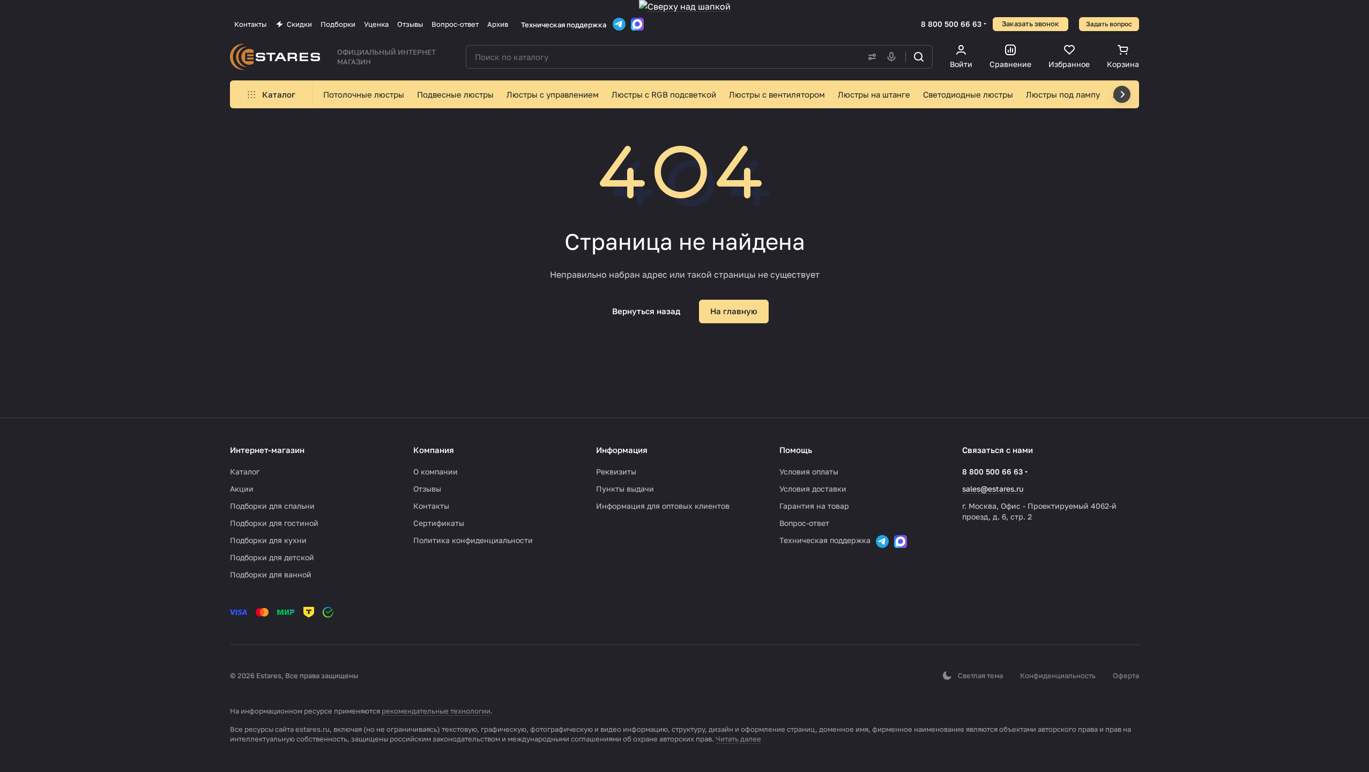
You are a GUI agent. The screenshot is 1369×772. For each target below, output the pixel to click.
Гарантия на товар (814, 505)
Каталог (244, 471)
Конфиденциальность (1058, 675)
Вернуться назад (646, 311)
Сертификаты (438, 523)
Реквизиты (616, 471)
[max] (637, 24)
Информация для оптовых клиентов (663, 505)
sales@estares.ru (992, 488)
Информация (622, 450)
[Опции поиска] (870, 57)
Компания (433, 450)
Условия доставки (812, 488)
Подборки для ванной (270, 574)
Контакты (431, 505)
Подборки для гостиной (274, 523)
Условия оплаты (808, 471)
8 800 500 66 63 (951, 23)
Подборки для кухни (268, 540)
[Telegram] (619, 24)
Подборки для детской (272, 557)
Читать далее (738, 738)
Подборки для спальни (272, 505)
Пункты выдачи (625, 488)
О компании (435, 471)
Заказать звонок (1030, 23)
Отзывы (427, 488)
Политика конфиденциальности (473, 540)
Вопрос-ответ (804, 523)
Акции (242, 488)
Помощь (795, 450)
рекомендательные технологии (436, 711)
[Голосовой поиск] (893, 57)
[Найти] (918, 57)
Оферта (1126, 675)
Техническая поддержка (563, 24)
